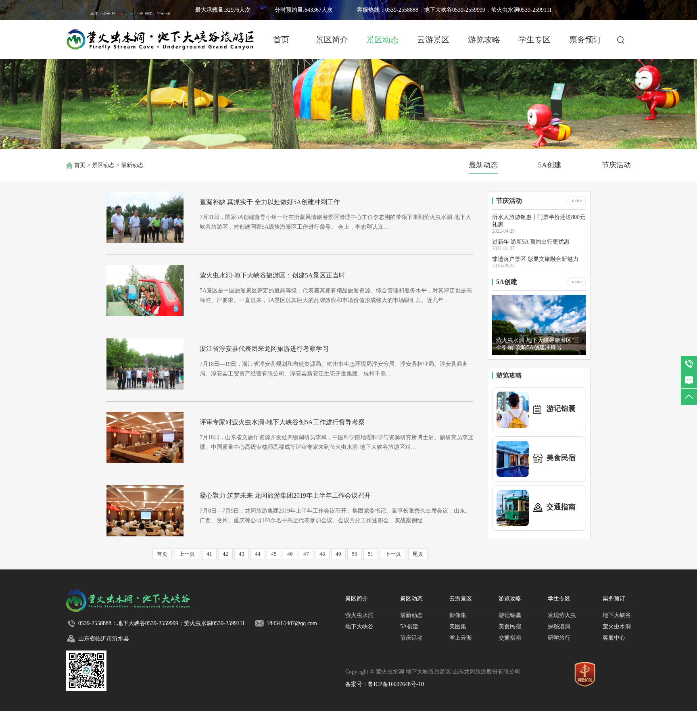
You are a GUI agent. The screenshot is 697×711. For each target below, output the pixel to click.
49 (338, 554)
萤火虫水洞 (359, 615)
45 (274, 554)
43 (241, 554)
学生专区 (534, 39)
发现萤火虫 (562, 615)
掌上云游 (460, 638)
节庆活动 (616, 165)
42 (225, 554)
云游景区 (433, 39)
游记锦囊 (510, 615)
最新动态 (483, 165)
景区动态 (382, 39)
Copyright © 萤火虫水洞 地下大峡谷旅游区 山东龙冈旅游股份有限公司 (432, 672)
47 (306, 554)
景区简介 (332, 39)
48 (322, 554)
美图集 (457, 626)
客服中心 (614, 638)
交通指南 (510, 638)
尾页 (418, 554)
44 (258, 554)
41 (209, 554)
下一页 (393, 554)
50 (354, 554)
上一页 (187, 554)
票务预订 (585, 39)
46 (290, 554)
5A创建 (549, 165)
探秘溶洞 (559, 626)
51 (371, 554)
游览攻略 (484, 39)
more (577, 200)
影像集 (457, 615)
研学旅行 (559, 638)
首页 (281, 39)
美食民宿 (510, 626)
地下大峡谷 (359, 626)
